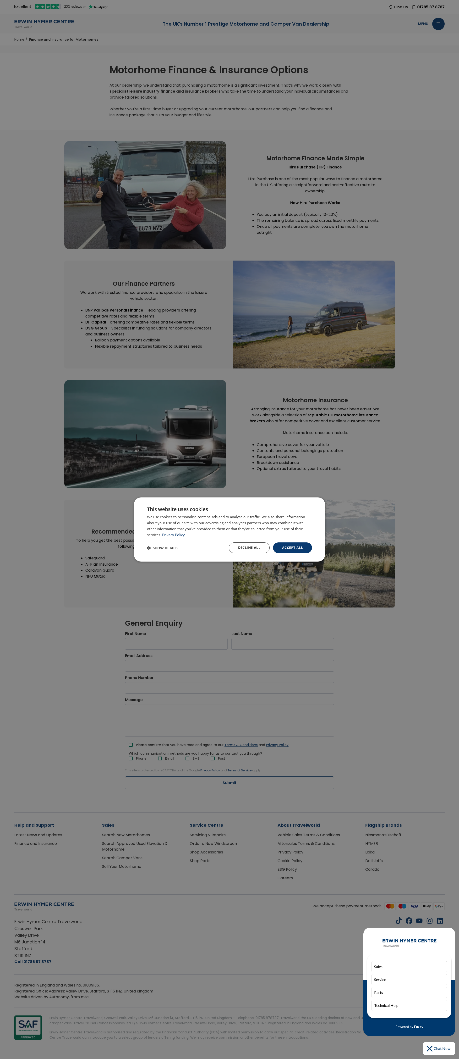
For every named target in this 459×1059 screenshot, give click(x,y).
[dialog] (229, 529)
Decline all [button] (249, 547)
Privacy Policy (173, 534)
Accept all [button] (292, 547)
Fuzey (418, 1027)
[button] (162, 548)
